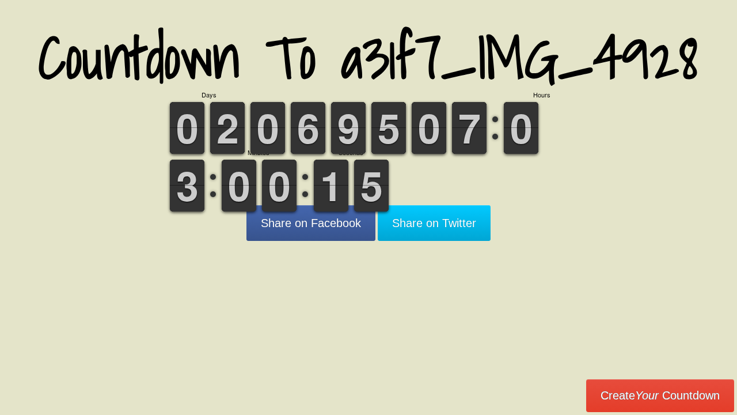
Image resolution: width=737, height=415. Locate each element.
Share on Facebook (311, 223)
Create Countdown (660, 395)
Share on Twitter (434, 223)
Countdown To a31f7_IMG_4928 (368, 57)
